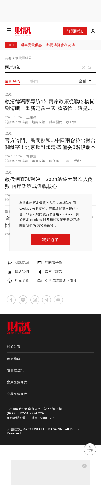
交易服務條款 (17, 394)
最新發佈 (12, 81)
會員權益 (13, 358)
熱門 (34, 81)
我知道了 (50, 239)
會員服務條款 (17, 382)
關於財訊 (13, 346)
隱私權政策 (45, 225)
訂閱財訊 (75, 31)
